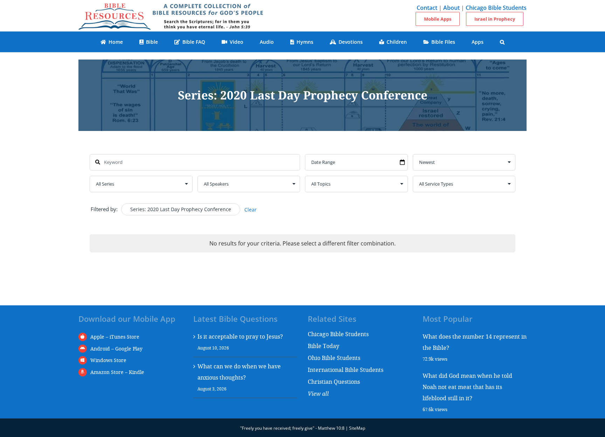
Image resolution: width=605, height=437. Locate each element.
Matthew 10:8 (331, 428)
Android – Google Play (116, 348)
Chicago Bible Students (496, 8)
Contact (427, 8)
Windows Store (108, 360)
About (451, 8)
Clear (250, 209)
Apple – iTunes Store (114, 336)
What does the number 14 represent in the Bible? (475, 342)
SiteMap (357, 428)
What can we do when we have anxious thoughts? (239, 371)
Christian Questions (334, 381)
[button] (502, 42)
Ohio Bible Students (334, 357)
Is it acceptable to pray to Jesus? (240, 336)
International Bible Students (345, 369)
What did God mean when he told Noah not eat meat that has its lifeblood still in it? (467, 387)
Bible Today (323, 345)
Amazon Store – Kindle (117, 372)
